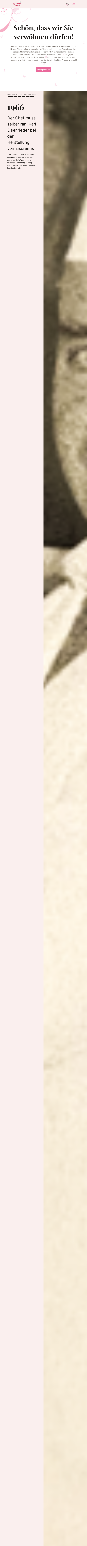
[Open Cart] (67, 4)
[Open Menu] (74, 4)
